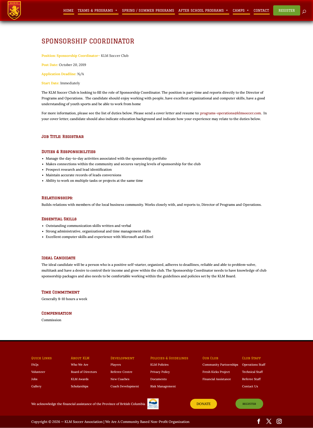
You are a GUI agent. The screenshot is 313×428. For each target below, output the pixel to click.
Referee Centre (121, 372)
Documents (158, 379)
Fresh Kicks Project (216, 372)
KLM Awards (80, 379)
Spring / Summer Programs (148, 10)
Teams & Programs (95, 10)
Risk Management (163, 386)
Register (287, 10)
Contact (261, 10)
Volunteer (38, 372)
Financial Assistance (216, 379)
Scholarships (79, 386)
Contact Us (250, 386)
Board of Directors (84, 372)
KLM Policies (159, 364)
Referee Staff (251, 379)
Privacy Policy (160, 372)
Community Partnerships (220, 364)
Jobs (34, 379)
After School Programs (201, 10)
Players (116, 364)
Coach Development (125, 386)
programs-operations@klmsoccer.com (230, 113)
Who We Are (79, 364)
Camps (239, 10)
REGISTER (249, 404)
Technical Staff (252, 372)
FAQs (35, 364)
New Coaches (120, 379)
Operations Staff (253, 364)
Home (68, 10)
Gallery (36, 386)
